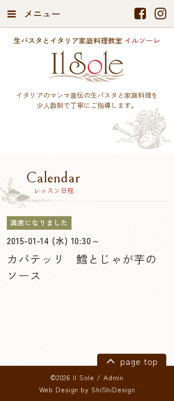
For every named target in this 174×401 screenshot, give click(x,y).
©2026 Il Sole (72, 377)
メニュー (40, 13)
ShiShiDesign (113, 389)
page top (137, 361)
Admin (113, 377)
